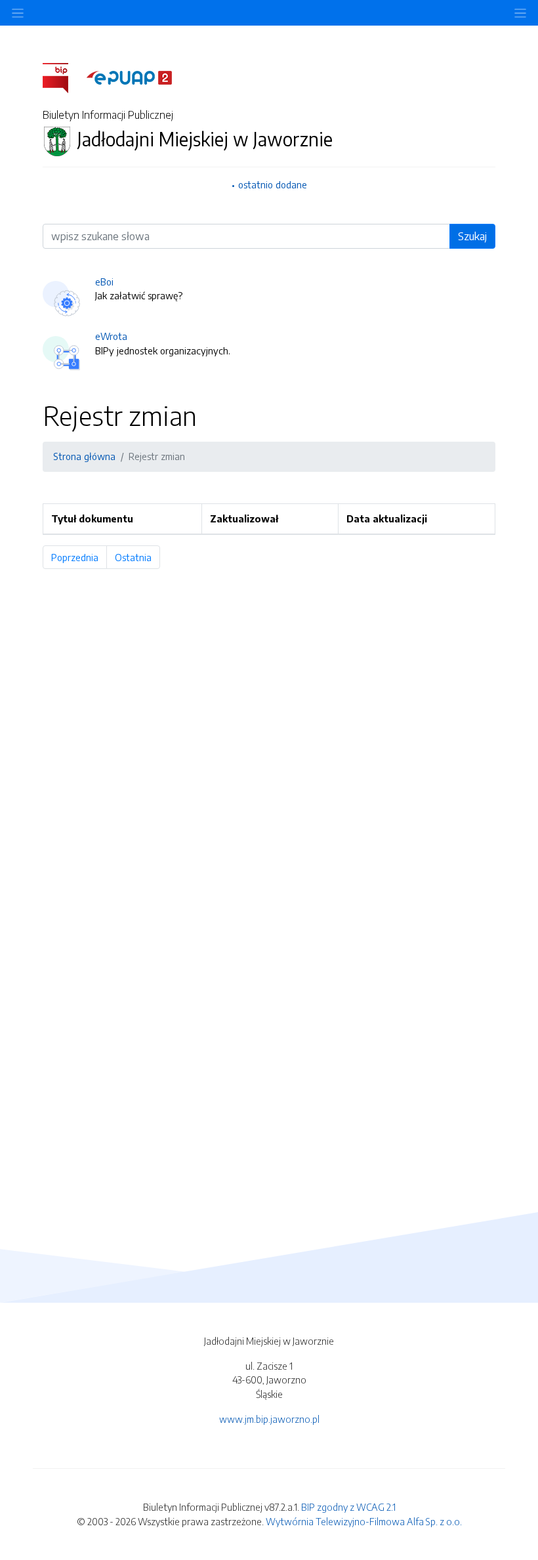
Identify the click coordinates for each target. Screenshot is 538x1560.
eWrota (111, 336)
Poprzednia (79, 557)
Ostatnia (137, 557)
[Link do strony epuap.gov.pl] (129, 77)
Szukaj (472, 236)
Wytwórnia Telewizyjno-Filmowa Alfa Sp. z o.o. (364, 1521)
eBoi (104, 281)
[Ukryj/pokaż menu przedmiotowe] (17, 12)
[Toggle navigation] (520, 12)
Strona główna (84, 456)
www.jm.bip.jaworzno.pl (269, 1419)
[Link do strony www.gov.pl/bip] (63, 77)
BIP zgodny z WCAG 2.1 (348, 1507)
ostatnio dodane (272, 184)
